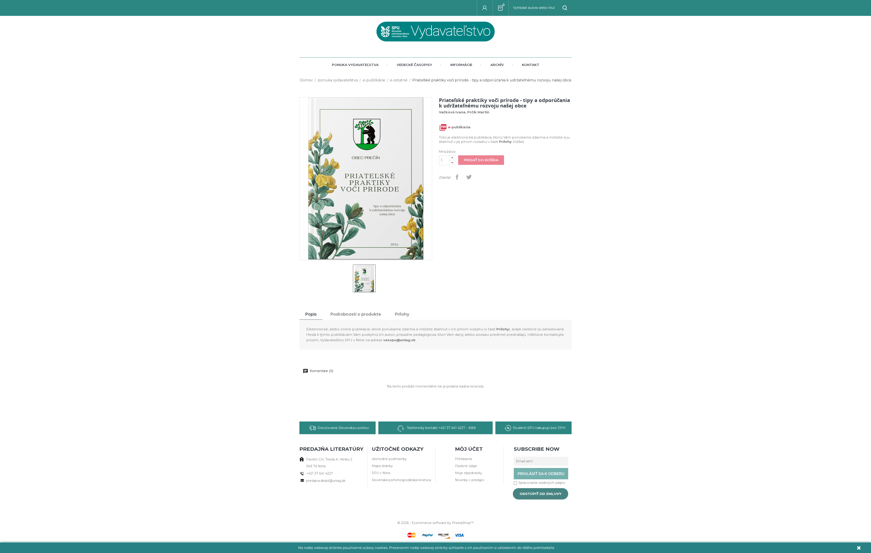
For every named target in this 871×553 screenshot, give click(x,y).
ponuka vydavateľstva (355, 65)
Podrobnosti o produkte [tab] (355, 314)
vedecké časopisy (414, 65)
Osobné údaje (466, 466)
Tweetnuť (468, 177)
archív (497, 65)
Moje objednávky (468, 473)
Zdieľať (457, 177)
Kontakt (530, 65)
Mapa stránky (382, 466)
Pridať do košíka (481, 160)
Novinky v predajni (469, 480)
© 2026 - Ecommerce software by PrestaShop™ (435, 523)
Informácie (461, 65)
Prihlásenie (463, 459)
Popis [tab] (311, 314)
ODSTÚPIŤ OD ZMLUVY (540, 494)
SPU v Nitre (381, 473)
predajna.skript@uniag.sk (325, 481)
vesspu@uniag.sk (399, 340)
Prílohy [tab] (402, 314)
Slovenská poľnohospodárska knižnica (401, 480)
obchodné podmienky (389, 459)
